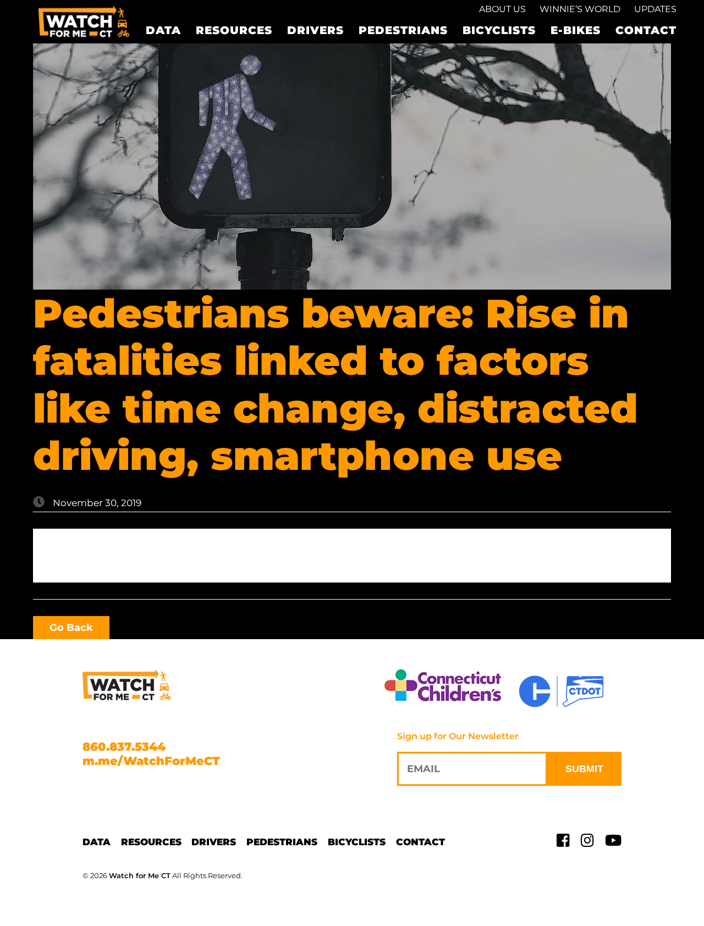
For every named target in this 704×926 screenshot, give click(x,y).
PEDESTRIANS (403, 30)
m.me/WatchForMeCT (151, 761)
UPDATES (655, 9)
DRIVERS (315, 30)
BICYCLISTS (499, 30)
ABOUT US (502, 9)
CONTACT (645, 30)
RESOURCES (234, 30)
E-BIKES (576, 30)
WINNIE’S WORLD (580, 9)
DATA (163, 30)
